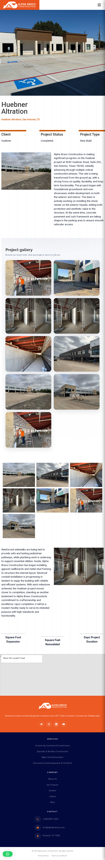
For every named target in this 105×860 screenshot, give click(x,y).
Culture (52, 796)
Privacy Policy (43, 856)
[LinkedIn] (56, 724)
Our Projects (52, 785)
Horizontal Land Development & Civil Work (52, 763)
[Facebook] (41, 724)
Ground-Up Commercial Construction (52, 745)
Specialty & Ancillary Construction (52, 751)
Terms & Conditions (59, 856)
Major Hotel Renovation (52, 757)
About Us (52, 779)
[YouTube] (63, 724)
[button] (8, 854)
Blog (52, 802)
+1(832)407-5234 (50, 819)
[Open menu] (99, 5)
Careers (52, 790)
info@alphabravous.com (54, 827)
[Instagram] (49, 724)
